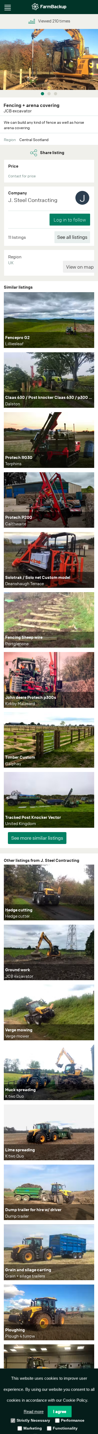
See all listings (72, 237)
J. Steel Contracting (32, 200)
